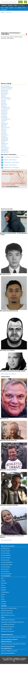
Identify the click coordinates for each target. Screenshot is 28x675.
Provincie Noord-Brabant (6, 562)
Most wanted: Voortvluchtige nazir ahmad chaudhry (12, 371)
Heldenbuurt (4, 106)
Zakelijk (19, 7)
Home (2, 7)
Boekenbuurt (4, 94)
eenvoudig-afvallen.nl (12, 186)
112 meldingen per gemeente (8, 624)
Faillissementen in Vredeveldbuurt (11, 162)
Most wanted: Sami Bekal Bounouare (9, 310)
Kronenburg (3, 114)
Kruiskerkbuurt (4, 117)
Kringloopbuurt (4, 113)
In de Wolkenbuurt (5, 109)
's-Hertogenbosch (5, 592)
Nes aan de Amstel (5, 127)
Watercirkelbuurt (4, 150)
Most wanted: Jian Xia (5, 274)
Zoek (20, 2)
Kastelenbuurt (4, 112)
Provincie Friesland (5, 553)
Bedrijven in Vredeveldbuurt (10, 159)
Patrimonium (4, 133)
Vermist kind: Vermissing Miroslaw (8, 469)
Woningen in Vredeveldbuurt (10, 165)
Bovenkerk (3, 96)
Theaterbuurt (4, 145)
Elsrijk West (3, 103)
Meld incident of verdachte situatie (9, 608)
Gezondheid (4, 9)
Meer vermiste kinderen (6, 540)
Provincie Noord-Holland (6, 564)
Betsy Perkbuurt (4, 93)
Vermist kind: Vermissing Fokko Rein (9, 505)
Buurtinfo (11, 7)
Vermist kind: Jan (4, 418)
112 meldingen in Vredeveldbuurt (11, 157)
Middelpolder (4, 124)
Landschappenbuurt (5, 119)
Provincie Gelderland (6, 555)
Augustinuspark (4, 90)
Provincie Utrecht (5, 569)
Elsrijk (15, 5)
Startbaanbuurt (4, 143)
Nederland (4, 5)
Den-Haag (3, 603)
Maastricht (3, 590)
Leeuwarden (4, 583)
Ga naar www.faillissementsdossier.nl (9, 639)
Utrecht (2, 599)
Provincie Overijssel (5, 567)
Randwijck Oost (4, 137)
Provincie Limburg (5, 560)
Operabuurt (3, 129)
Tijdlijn (6, 7)
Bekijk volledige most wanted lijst (8, 374)
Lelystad (3, 580)
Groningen (3, 587)
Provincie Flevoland (5, 550)
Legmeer (3, 122)
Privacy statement (20, 659)
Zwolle (2, 596)
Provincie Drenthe (5, 548)
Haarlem (3, 594)
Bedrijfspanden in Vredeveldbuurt (11, 167)
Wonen (24, 7)
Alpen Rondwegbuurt (6, 86)
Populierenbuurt (4, 135)
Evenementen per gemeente (7, 631)
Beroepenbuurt (4, 91)
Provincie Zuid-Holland (6, 573)
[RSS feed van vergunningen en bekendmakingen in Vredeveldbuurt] (26, 34)
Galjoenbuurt (4, 104)
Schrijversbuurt (4, 140)
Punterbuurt (3, 136)
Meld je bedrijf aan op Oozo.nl (8, 615)
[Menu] (25, 2)
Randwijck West (4, 139)
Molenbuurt (3, 126)
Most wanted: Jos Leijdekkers (7, 350)
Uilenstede (3, 146)
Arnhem (3, 585)
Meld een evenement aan (7, 613)
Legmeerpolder (4, 123)
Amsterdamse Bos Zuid (6, 89)
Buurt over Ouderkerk (6, 99)
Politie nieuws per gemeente (7, 626)
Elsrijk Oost (3, 102)
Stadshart (3, 142)
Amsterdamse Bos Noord (6, 87)
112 (15, 7)
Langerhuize (4, 120)
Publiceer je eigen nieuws (7, 610)
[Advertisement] (14, 23)
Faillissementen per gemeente (8, 619)
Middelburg (3, 601)
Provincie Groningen (5, 557)
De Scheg (3, 100)
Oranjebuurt (4, 130)
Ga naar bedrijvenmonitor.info (8, 646)
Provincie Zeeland (5, 571)
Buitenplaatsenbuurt (5, 97)
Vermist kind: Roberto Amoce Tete (8, 440)
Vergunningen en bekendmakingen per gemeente (12, 622)
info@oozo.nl (17, 658)
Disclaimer (12, 659)
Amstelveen (10, 5)
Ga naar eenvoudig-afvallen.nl (8, 653)
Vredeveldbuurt (9, 12)
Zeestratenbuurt (4, 152)
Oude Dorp (3, 132)
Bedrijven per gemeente (6, 629)
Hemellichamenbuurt (5, 107)
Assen (2, 578)
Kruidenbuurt (4, 116)
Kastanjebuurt (4, 110)
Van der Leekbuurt (5, 147)
